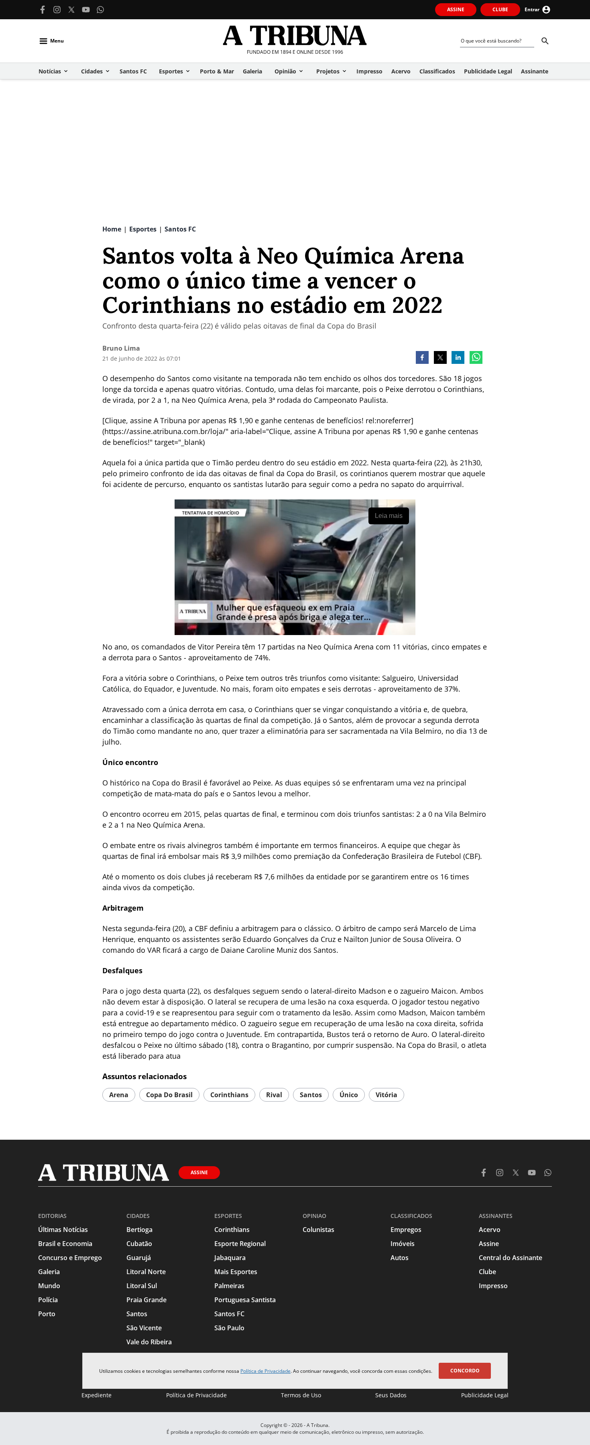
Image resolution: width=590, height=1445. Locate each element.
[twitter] (440, 358)
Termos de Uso (301, 1395)
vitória (386, 1094)
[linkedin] (458, 358)
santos (311, 1094)
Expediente (96, 1395)
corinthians (229, 1094)
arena (118, 1094)
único (349, 1094)
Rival (274, 1094)
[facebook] (422, 358)
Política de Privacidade (265, 1371)
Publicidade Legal (485, 1395)
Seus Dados (391, 1395)
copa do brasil (169, 1094)
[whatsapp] (476, 358)
